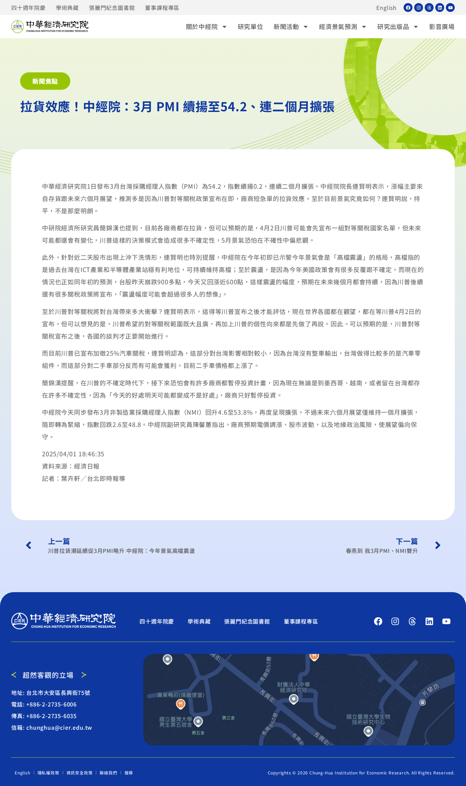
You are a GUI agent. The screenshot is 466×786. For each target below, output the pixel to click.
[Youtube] (450, 7)
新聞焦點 (45, 80)
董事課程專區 (162, 7)
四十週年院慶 (28, 7)
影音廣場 (442, 26)
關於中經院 (202, 26)
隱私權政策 (48, 772)
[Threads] (429, 7)
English (386, 7)
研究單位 (250, 26)
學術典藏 (67, 7)
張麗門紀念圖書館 (112, 7)
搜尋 (129, 772)
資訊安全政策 (80, 772)
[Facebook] (408, 7)
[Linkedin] (439, 7)
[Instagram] (418, 7)
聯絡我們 (108, 772)
